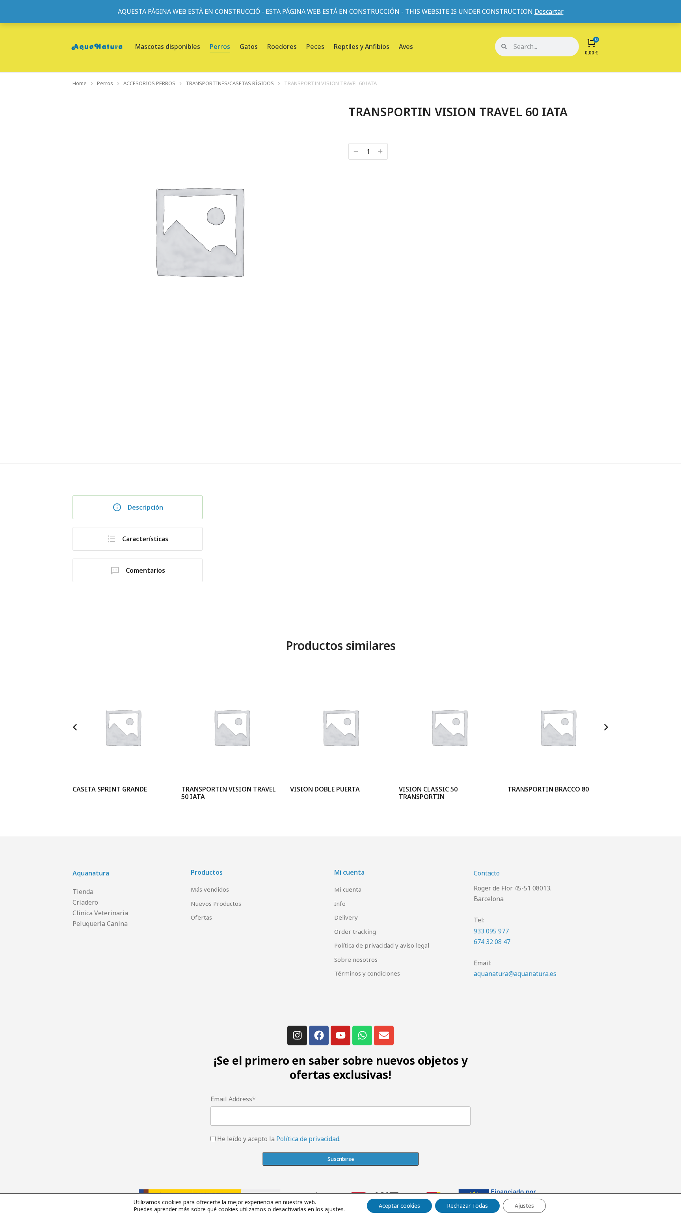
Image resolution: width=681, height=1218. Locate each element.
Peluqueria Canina (100, 923)
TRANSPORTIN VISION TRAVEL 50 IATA (228, 793)
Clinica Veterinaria (100, 913)
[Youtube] (340, 1035)
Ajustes (524, 1205)
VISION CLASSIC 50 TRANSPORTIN (428, 793)
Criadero (85, 902)
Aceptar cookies (399, 1205)
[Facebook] (319, 1035)
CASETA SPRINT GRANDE (110, 789)
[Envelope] (384, 1035)
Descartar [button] (549, 11)
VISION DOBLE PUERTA (325, 789)
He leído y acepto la (278, 1138)
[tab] (138, 507)
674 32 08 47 (492, 941)
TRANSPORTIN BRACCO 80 (548, 789)
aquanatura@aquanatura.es (515, 973)
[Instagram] (297, 1035)
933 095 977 (491, 931)
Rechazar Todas (467, 1205)
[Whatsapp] (362, 1035)
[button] (75, 727)
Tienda (83, 891)
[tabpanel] (417, 531)
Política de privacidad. (308, 1138)
